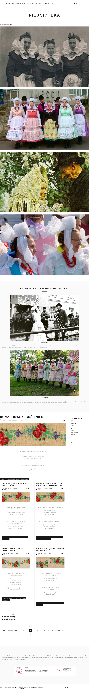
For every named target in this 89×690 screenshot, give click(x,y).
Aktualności (16, 3)
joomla (1, 24)
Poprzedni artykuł (12, 630)
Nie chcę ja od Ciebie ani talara (14, 485)
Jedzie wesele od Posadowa (11, 614)
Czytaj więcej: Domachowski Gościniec (15, 479)
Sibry (73, 430)
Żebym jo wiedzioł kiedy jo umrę (12, 618)
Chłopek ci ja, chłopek (9, 616)
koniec (33, 634)
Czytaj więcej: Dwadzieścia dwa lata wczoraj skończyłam (49, 538)
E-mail (63, 420)
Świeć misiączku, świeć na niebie (50, 550)
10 (52, 630)
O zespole (25, 3)
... (34, 630)
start (4, 630)
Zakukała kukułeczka (9, 619)
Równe (74, 426)
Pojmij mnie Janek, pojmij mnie (13, 550)
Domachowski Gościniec (21, 417)
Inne (39, 553)
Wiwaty (3, 420)
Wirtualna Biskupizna (46, 3)
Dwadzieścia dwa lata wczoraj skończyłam (49, 485)
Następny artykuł (59, 630)
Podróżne (75, 432)
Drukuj (65, 420)
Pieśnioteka (7, 3)
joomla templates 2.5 (8, 24)
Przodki (5, 553)
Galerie (34, 3)
